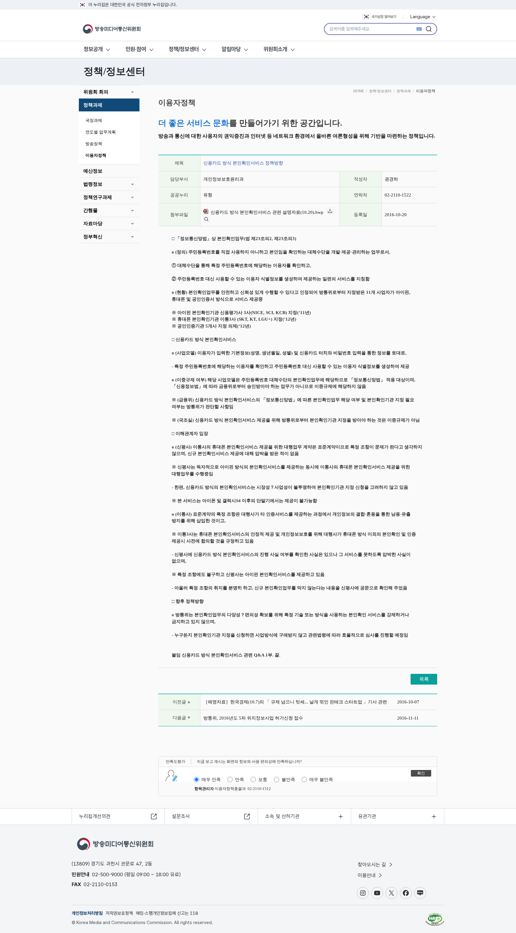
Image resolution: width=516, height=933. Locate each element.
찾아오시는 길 (373, 865)
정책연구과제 (97, 197)
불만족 (288, 779)
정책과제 (92, 104)
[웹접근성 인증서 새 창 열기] (435, 917)
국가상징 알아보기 (383, 17)
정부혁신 (92, 236)
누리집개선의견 (94, 816)
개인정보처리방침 (87, 913)
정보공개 (93, 49)
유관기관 (367, 816)
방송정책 (93, 144)
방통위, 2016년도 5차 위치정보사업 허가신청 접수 (253, 718)
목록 (424, 679)
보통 (262, 779)
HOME (358, 91)
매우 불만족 (321, 779)
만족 (239, 779)
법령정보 (92, 184)
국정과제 (93, 120)
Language (420, 16)
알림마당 (231, 49)
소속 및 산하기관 (282, 816)
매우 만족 (211, 779)
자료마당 (92, 223)
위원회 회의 (95, 91)
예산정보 (92, 170)
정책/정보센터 (184, 49)
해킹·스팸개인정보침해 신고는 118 (167, 913)
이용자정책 (95, 155)
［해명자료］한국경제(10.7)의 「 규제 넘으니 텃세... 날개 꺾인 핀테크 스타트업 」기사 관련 (295, 702)
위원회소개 (275, 49)
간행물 (90, 210)
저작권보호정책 (119, 913)
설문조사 (181, 816)
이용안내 (367, 875)
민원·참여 (135, 49)
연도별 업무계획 (100, 132)
